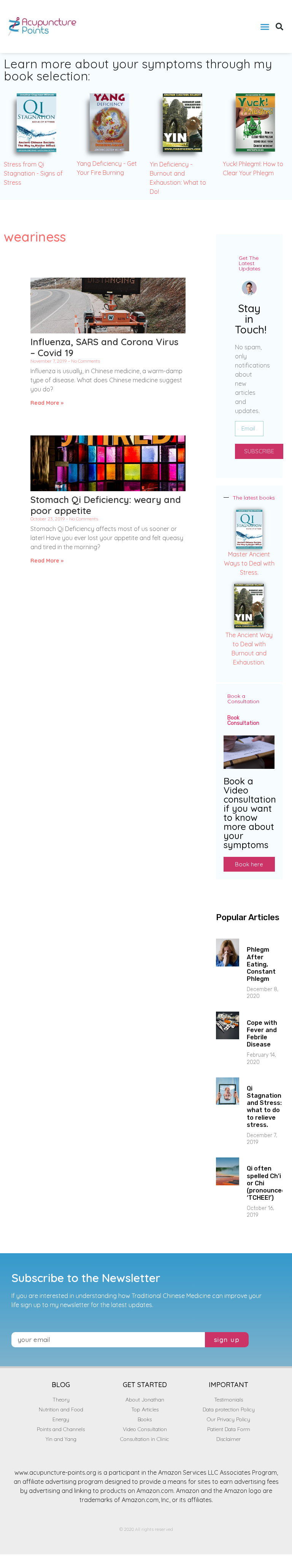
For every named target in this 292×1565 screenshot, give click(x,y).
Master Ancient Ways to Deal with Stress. (249, 563)
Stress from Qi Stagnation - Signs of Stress (33, 173)
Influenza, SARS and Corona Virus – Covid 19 (104, 347)
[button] (264, 26)
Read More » (46, 402)
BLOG (61, 1384)
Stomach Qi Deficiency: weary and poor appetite (105, 505)
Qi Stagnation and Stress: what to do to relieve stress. (264, 1106)
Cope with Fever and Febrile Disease (262, 1033)
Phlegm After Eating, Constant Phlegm (261, 964)
